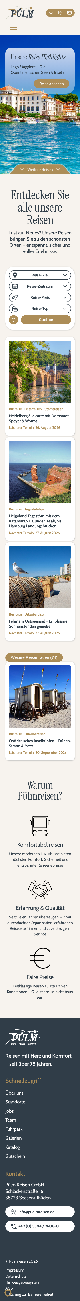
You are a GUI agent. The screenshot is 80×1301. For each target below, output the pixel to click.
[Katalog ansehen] (60, 13)
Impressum (14, 1270)
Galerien (13, 1138)
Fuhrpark (13, 1129)
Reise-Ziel (40, 275)
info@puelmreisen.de (36, 1211)
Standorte (15, 1102)
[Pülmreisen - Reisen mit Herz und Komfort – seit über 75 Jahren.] (20, 13)
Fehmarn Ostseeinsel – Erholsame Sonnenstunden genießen (38, 624)
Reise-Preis (40, 297)
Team (10, 1120)
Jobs (9, 1111)
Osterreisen (33, 409)
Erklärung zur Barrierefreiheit (29, 1294)
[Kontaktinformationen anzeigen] (70, 13)
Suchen (46, 320)
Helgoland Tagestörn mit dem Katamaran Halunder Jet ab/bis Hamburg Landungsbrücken (35, 521)
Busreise (15, 409)
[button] (8, 1293)
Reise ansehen (51, 83)
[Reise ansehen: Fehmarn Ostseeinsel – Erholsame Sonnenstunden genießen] (40, 577)
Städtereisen (53, 409)
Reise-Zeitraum (40, 286)
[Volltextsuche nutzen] (51, 13)
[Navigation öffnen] (13, 28)
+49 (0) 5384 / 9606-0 (38, 1226)
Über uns (14, 1093)
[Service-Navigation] (60, 13)
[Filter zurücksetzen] (13, 319)
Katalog (12, 1147)
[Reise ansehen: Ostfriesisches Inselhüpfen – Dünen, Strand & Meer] (40, 696)
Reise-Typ (40, 308)
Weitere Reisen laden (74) (34, 657)
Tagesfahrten (34, 509)
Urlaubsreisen (35, 614)
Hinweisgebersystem (22, 1282)
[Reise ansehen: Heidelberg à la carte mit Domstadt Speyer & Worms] (40, 372)
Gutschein (15, 1156)
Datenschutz (15, 1276)
